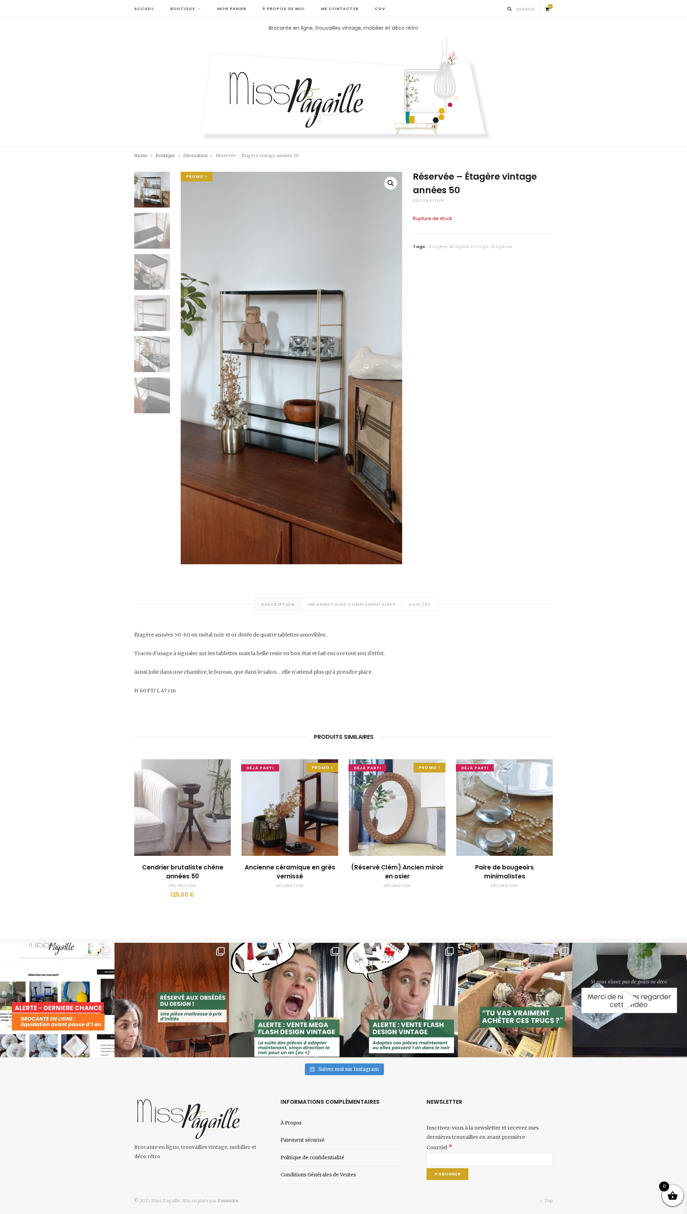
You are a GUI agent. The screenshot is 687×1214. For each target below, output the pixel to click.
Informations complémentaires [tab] (351, 604)
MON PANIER (231, 8)
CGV (380, 8)
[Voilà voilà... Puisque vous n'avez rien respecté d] (629, 1000)
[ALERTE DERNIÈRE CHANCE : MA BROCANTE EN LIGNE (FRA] (57, 1000)
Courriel (439, 1147)
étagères (502, 246)
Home (140, 155)
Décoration (195, 155)
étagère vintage (469, 246)
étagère (437, 246)
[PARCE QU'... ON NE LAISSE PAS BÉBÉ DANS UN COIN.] (401, 1000)
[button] (390, 183)
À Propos (291, 1123)
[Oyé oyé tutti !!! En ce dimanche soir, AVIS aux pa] (171, 1000)
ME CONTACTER (340, 8)
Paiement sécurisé (303, 1140)
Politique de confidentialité (312, 1158)
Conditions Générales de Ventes (318, 1175)
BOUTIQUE (182, 8)
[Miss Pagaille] (343, 89)
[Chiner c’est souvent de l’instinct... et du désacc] (515, 1000)
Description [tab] (277, 604)
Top (548, 1200)
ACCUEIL (144, 8)
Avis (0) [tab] (419, 604)
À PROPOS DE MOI (283, 8)
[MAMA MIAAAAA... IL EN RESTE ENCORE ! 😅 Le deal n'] (286, 1000)
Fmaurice (228, 1200)
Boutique (165, 155)
